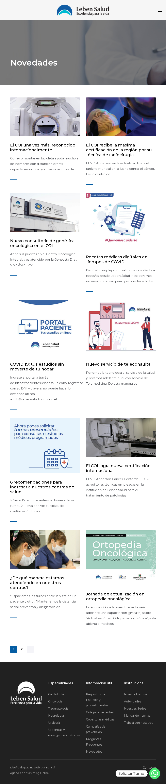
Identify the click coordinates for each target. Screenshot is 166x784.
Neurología (56, 715)
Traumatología (58, 708)
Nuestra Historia (135, 694)
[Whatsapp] (154, 773)
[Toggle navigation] (135, 10)
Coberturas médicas (100, 719)
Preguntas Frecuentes (94, 741)
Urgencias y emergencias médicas (64, 732)
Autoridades (132, 701)
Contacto (149, 767)
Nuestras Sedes (135, 708)
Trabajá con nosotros (138, 723)
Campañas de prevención (95, 729)
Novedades (94, 751)
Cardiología (56, 694)
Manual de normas (137, 715)
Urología (54, 723)
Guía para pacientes (100, 712)
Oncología (55, 701)
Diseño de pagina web (25, 767)
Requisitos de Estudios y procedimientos (97, 700)
